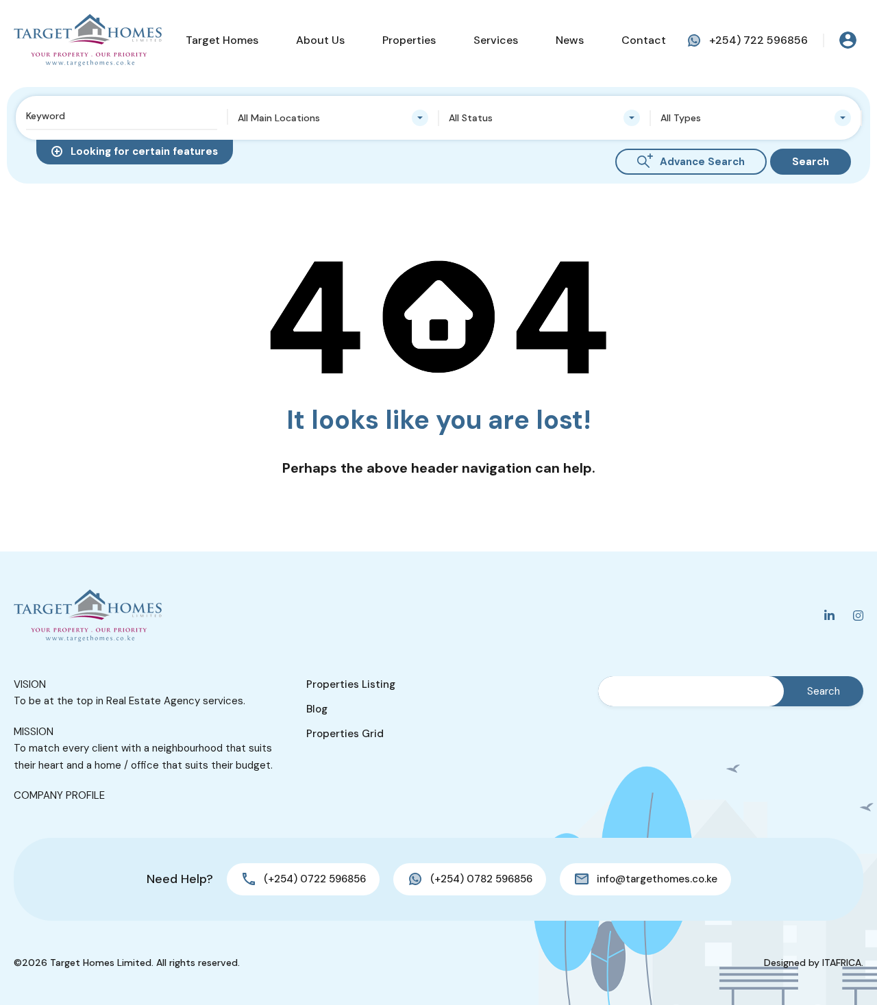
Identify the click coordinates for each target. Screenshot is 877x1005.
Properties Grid (345, 734)
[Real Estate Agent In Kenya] (88, 40)
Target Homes (222, 40)
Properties (409, 40)
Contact (643, 40)
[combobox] (333, 118)
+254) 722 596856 (758, 40)
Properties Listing (350, 684)
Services (495, 40)
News (570, 40)
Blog (317, 709)
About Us (320, 40)
